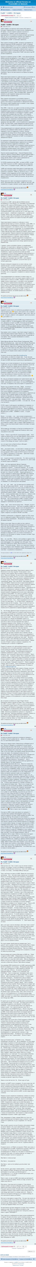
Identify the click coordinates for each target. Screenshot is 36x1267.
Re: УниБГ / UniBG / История (10, 198)
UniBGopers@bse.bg (10, 666)
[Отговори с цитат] (31, 21)
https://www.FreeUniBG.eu (7, 189)
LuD (5, 19)
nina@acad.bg (23, 355)
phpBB (16, 1262)
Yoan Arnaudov (21, 1263)
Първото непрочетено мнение (11, 17)
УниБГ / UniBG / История (10, 13)
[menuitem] (8, 7)
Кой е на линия (4, 1254)
